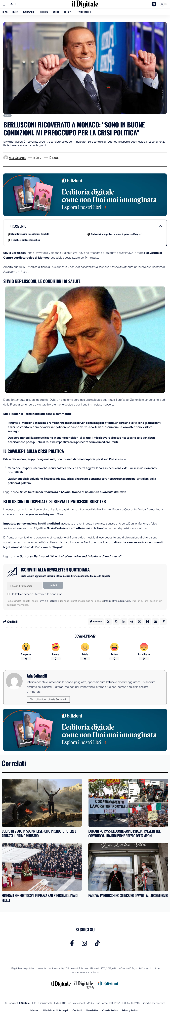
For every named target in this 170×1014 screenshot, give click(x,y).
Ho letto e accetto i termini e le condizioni (37, 594)
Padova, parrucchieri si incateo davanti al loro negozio (128, 895)
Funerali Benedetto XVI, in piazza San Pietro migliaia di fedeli (40, 898)
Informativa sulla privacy (117, 601)
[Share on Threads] (139, 621)
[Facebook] (72, 943)
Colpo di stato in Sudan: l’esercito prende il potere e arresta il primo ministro (39, 833)
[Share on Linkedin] (123, 621)
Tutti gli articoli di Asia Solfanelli (48, 699)
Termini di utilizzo (47, 601)
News (7, 115)
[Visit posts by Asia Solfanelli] (5, 157)
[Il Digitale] (85, 4)
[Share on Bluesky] (147, 621)
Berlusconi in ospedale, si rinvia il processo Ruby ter (116, 234)
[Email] (155, 621)
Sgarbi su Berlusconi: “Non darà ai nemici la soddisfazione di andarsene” (70, 556)
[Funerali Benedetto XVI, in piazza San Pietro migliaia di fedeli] (42, 867)
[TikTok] (97, 943)
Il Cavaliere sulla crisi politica (25, 240)
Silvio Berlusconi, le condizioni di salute (29, 234)
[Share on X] (108, 621)
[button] (6, 4)
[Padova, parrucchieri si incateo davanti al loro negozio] (128, 867)
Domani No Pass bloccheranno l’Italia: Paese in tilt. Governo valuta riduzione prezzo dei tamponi (124, 833)
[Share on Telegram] (131, 621)
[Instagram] (84, 943)
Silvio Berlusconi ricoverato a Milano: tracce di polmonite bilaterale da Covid (73, 492)
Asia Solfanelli (17, 157)
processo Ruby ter (41, 514)
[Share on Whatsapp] (116, 621)
